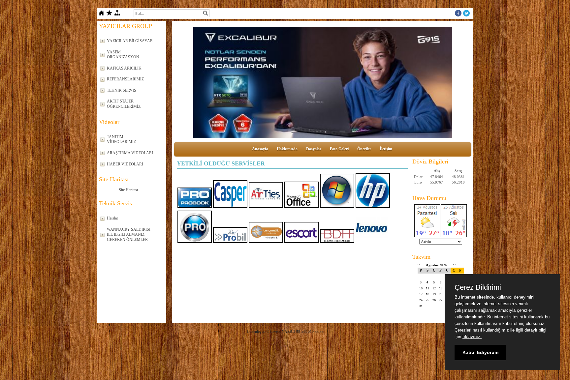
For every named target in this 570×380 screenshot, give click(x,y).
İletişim (386, 149)
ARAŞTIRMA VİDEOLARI (130, 153)
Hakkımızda (287, 149)
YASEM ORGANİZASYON (123, 55)
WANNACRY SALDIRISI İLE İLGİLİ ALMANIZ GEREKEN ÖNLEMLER (128, 234)
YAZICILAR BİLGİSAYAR (130, 41)
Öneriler (364, 149)
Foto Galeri (339, 149)
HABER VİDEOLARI (125, 164)
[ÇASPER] (322, 82)
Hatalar (112, 218)
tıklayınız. (472, 336)
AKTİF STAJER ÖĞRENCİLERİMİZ (124, 104)
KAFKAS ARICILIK (124, 68)
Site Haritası (128, 190)
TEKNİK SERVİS (121, 90)
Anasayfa (260, 149)
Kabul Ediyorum (480, 352)
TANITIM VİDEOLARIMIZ (121, 139)
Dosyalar (313, 149)
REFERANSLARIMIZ (125, 79)
